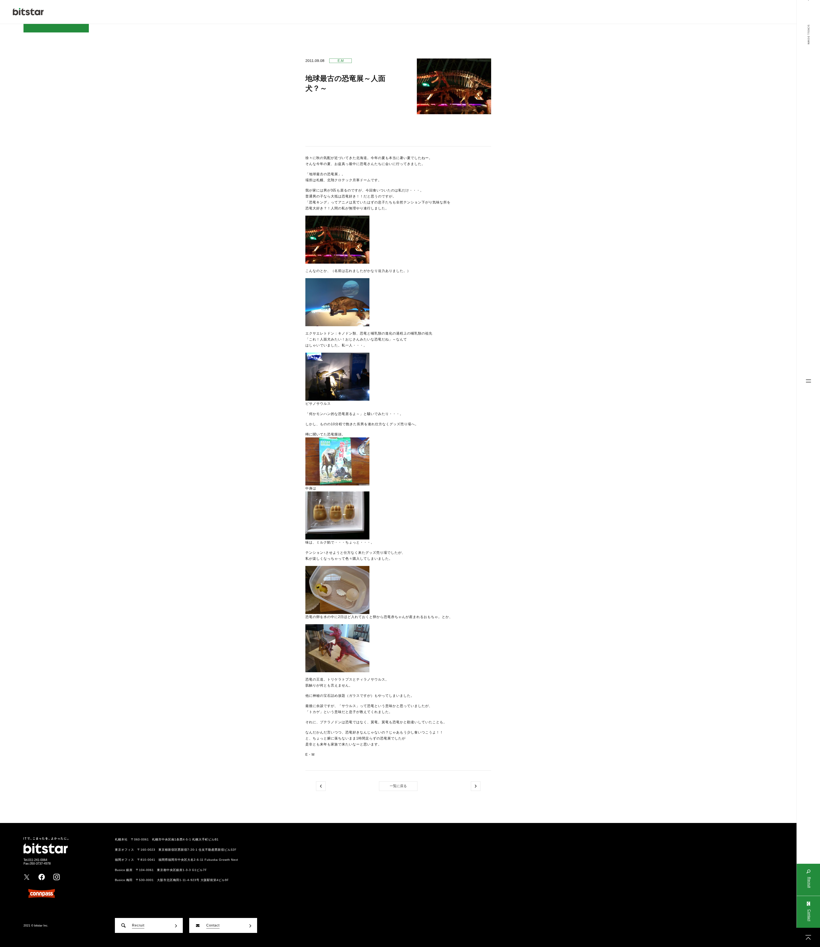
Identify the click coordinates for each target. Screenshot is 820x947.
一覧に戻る (398, 786)
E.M (341, 61)
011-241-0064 (37, 860)
